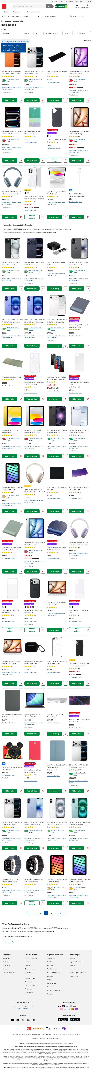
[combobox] (29, 6)
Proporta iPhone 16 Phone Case (56, 139)
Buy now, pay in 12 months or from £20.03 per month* (11, 203)
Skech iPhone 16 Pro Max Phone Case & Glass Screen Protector (34, 197)
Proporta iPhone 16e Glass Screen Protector (32, 771)
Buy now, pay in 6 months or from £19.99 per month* (33, 501)
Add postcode (10, 41)
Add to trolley (9, 100)
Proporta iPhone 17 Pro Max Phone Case (10, 611)
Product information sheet (13, 80)
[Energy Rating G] (71, 80)
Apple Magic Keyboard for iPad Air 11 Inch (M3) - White (56, 604)
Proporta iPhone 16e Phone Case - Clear (79, 383)
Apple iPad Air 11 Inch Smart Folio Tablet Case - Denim (57, 766)
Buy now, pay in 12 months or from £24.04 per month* (11, 504)
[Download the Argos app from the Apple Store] (63, 1019)
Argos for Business (76, 962)
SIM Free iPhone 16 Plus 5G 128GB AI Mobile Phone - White (57, 823)
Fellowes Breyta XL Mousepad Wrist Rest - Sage (11, 549)
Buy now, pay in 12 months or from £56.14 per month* (33, 279)
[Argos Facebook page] (18, 1020)
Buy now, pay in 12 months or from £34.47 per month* (33, 562)
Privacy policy (36, 1034)
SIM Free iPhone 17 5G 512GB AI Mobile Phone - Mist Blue (34, 823)
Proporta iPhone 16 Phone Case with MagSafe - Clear (34, 383)
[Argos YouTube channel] (12, 1020)
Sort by (3, 29)
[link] (48, 136)
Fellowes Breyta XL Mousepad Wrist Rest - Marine (78, 326)
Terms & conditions (73, 1034)
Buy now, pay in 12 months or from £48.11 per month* (33, 88)
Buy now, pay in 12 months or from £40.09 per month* (78, 279)
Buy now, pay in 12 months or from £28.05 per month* (11, 279)
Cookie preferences (59, 1034)
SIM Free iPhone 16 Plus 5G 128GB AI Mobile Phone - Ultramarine (34, 321)
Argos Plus (28, 972)
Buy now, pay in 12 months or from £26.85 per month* (78, 91)
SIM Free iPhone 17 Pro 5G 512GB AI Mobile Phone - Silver (34, 72)
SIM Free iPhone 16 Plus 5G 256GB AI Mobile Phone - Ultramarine (12, 321)
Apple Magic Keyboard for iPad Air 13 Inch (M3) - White (11, 662)
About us (72, 958)
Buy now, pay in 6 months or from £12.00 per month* (11, 673)
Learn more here (23, 1008)
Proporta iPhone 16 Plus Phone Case (78, 611)
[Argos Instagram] (33, 1020)
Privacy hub (26, 1034)
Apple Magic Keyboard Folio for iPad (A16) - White (56, 193)
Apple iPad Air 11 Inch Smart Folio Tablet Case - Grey (12, 716)
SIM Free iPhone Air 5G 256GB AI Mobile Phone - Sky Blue (79, 431)
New (37, 33)
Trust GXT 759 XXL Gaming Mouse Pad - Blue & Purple (79, 721)
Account (5, 969)
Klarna (49, 979)
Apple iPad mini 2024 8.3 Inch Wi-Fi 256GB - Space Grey (79, 880)
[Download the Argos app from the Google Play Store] (75, 1019)
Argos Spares (29, 992)
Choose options (54, 160)
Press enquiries (75, 969)
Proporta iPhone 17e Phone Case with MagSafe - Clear (57, 662)
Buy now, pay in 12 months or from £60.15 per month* (11, 88)
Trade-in (50, 994)
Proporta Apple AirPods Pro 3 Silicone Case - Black (33, 662)
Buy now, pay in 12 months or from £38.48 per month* (78, 151)
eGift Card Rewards (53, 972)
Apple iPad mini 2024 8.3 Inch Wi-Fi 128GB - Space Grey (12, 488)
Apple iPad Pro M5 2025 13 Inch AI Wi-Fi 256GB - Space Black (12, 133)
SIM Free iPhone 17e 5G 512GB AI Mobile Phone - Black (57, 431)
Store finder (6, 965)
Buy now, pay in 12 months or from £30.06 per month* (11, 891)
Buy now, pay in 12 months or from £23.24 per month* (33, 447)
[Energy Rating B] (4, 271)
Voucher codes (52, 969)
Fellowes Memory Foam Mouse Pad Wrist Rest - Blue (56, 549)
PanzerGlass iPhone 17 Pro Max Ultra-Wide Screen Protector (56, 378)
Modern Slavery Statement (78, 972)
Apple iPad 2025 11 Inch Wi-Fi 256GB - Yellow (11, 431)
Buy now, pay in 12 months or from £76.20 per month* (78, 782)
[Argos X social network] (23, 1020)
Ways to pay (51, 958)
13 (60, 913)
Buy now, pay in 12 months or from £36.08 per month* (11, 336)
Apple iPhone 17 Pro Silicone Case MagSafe (33, 611)
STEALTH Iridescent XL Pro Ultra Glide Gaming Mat (79, 488)
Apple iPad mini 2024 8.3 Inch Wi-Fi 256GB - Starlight (57, 880)
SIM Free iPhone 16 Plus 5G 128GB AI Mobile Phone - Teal (79, 823)
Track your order (30, 969)
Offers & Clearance (52, 33)
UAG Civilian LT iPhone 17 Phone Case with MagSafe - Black (79, 665)
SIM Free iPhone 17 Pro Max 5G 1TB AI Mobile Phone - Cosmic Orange (11, 73)
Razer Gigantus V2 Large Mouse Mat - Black (56, 488)
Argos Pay (50, 976)
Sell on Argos (74, 976)
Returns (27, 962)
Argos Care (28, 982)
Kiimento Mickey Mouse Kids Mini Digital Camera (12, 768)
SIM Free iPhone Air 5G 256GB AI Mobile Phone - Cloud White (57, 321)
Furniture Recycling (53, 990)
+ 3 (35, 607)
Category (26, 33)
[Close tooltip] (24, 45)
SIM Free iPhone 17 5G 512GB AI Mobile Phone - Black (78, 264)
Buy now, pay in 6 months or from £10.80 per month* (56, 614)
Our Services (51, 962)
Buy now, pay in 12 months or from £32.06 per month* (33, 336)
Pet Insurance (51, 987)
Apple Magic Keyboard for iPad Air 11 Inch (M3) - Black (33, 716)
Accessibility (16, 1034)
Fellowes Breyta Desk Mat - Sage (12, 377)
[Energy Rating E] (4, 496)
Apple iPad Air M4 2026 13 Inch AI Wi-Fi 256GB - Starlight (79, 133)
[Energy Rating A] (4, 80)
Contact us (6, 962)
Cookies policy (46, 1034)
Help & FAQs (6, 958)
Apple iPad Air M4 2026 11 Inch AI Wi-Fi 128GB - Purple (79, 72)
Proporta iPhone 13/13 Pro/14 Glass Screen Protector (33, 133)
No (13, 942)
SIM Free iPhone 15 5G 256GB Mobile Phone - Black (11, 264)
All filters (82, 33)
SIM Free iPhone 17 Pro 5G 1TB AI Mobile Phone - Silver (12, 823)
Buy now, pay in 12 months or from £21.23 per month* (11, 447)
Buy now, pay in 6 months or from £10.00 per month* (56, 203)
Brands (67, 33)
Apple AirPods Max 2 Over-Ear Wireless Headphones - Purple (78, 544)
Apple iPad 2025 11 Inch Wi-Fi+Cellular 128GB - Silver (32, 431)
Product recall (29, 989)
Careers (72, 965)
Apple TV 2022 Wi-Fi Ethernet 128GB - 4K (56, 264)
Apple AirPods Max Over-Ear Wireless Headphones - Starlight (34, 491)
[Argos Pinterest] (28, 1020)
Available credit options (53, 82)
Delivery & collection (31, 958)
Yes (5, 942)
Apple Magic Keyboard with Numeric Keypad (55, 716)
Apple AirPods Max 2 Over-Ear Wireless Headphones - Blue (11, 193)
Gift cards (50, 965)
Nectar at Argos (52, 983)
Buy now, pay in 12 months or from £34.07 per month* (33, 891)
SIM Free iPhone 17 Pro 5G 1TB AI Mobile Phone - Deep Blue (34, 264)
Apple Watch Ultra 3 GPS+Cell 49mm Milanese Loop (33, 880)
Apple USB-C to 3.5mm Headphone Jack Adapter (77, 195)
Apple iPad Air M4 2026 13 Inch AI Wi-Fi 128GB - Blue (34, 544)
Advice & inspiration (9, 972)
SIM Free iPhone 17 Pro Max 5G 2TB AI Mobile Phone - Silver (78, 766)
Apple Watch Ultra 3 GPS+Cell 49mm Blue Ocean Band (11, 880)
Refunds (27, 965)
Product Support (30, 985)
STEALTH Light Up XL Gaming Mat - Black (57, 72)
